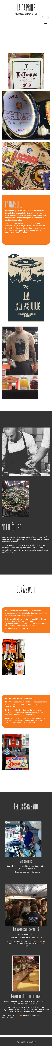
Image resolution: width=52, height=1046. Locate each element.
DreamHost (31, 1042)
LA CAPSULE (26, 7)
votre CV (15, 552)
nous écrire (18, 1015)
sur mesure (38, 941)
